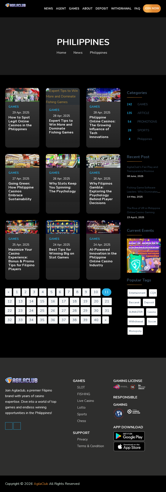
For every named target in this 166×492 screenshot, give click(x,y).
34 (31, 320)
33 (20, 320)
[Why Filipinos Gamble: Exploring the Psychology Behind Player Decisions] (103, 161)
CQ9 (153, 293)
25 (42, 310)
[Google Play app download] (130, 436)
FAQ (137, 9)
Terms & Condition (90, 446)
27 (64, 310)
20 (96, 301)
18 (74, 301)
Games (74, 9)
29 (85, 310)
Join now (152, 8)
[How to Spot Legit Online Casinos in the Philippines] (22, 95)
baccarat (134, 302)
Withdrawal (121, 9)
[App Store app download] (130, 446)
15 (42, 301)
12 (10, 301)
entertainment (137, 293)
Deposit (102, 9)
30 (96, 310)
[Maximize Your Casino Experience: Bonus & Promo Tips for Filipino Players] (22, 227)
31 (107, 310)
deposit (149, 302)
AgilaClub (41, 483)
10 (96, 292)
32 (10, 320)
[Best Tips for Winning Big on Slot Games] (63, 227)
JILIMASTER (136, 312)
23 (20, 310)
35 (42, 320)
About (87, 9)
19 (85, 301)
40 (96, 320)
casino (151, 312)
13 (20, 301)
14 (31, 301)
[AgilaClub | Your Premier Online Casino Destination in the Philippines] (15, 5)
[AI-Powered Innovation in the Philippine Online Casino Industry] (103, 227)
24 (31, 310)
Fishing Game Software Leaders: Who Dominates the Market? (142, 192)
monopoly (135, 331)
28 (74, 310)
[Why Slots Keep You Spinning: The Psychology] (63, 161)
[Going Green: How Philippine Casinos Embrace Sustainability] (22, 161)
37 (64, 320)
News (78, 52)
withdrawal (136, 321)
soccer (152, 321)
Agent (61, 9)
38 (74, 320)
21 (107, 301)
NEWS (48, 9)
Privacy (82, 439)
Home (61, 52)
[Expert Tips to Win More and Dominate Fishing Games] (63, 96)
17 (64, 301)
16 (53, 301)
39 (85, 320)
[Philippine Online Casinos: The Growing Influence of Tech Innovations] (103, 95)
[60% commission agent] (144, 255)
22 (10, 310)
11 (106, 292)
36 (53, 320)
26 (53, 310)
